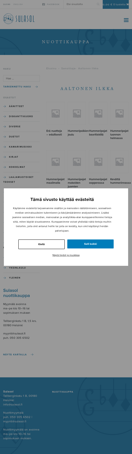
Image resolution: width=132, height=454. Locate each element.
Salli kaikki (90, 244)
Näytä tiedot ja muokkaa (66, 255)
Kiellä (41, 244)
